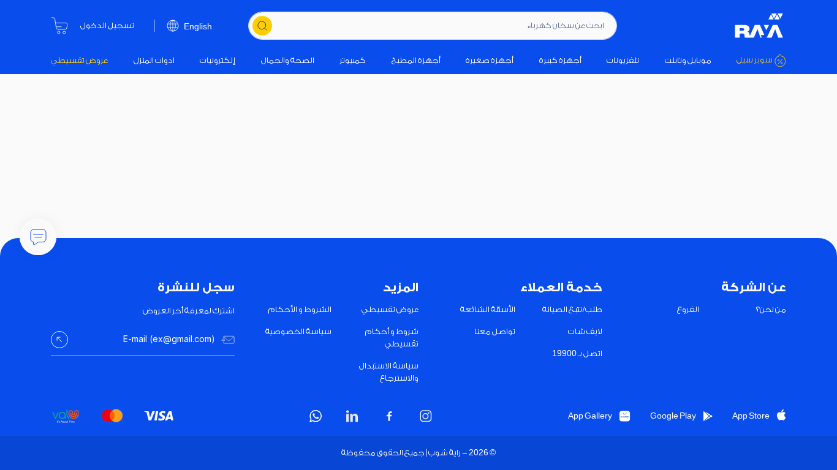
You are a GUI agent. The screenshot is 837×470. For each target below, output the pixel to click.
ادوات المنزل (154, 60)
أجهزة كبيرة (560, 60)
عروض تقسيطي (79, 60)
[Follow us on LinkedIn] (352, 416)
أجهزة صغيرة (489, 60)
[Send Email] (59, 339)
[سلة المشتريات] (59, 25)
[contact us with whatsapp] (38, 236)
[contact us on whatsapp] (315, 416)
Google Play (673, 415)
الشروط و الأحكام (299, 309)
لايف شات (585, 331)
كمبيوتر (352, 60)
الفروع (688, 309)
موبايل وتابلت (688, 60)
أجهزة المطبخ (416, 60)
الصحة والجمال (287, 60)
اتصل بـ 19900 (577, 353)
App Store (751, 415)
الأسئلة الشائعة (487, 309)
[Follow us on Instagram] (426, 416)
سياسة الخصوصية (298, 331)
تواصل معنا (494, 331)
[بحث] (262, 25)
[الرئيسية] (759, 25)
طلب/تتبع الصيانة (572, 309)
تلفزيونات (623, 60)
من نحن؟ (771, 309)
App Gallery (590, 415)
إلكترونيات (217, 60)
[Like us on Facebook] (389, 416)
